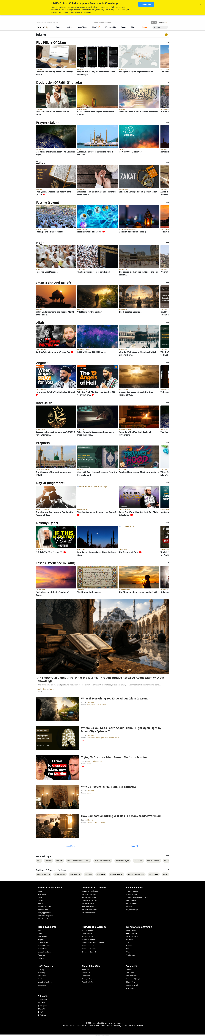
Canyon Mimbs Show (94, 761)
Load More (70, 846)
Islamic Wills (130, 982)
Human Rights (131, 930)
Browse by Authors (89, 940)
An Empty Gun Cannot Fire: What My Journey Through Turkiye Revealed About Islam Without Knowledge (100, 679)
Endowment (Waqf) (133, 979)
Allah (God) (42, 894)
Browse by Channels (89, 952)
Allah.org (41, 970)
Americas (129, 940)
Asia (127, 949)
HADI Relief (42, 976)
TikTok (42, 1012)
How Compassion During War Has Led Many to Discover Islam (121, 816)
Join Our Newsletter (89, 906)
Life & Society (87, 933)
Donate (128, 970)
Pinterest (43, 1015)
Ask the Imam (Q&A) (89, 897)
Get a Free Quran (88, 903)
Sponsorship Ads (132, 985)
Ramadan (129, 906)
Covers (40, 933)
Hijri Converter (43, 910)
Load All (134, 846)
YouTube (43, 1009)
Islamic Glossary (43, 946)
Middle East (130, 955)
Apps (39, 930)
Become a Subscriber (89, 910)
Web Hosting (130, 988)
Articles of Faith (131, 894)
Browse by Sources (89, 949)
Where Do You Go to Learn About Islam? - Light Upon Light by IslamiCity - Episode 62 (121, 729)
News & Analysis (132, 936)
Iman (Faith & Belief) (98, 705)
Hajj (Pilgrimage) (132, 910)
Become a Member (88, 913)
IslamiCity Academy (45, 982)
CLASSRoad (42, 985)
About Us (85, 970)
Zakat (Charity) (131, 903)
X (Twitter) (41, 1003)
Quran (40, 897)
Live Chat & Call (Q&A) (90, 900)
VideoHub (41, 955)
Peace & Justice (131, 933)
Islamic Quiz (42, 949)
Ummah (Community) (99, 822)
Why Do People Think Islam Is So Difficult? (108, 786)
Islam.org (41, 973)
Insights (41, 940)
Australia (129, 946)
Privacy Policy (87, 979)
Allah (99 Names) (132, 891)
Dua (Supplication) (44, 913)
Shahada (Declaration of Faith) (137, 897)
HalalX (40, 979)
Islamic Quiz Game (44, 952)
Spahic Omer (42, 689)
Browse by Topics (88, 946)
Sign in (153, 22)
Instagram (43, 1006)
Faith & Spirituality (88, 930)
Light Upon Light (97, 738)
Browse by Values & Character (93, 943)
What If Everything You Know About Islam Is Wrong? (115, 698)
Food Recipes (42, 936)
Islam (51, 689)
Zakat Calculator (43, 919)
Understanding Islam (45, 916)
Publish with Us (87, 982)
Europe (128, 943)
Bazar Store (130, 973)
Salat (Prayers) (131, 900)
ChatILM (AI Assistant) (90, 891)
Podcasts (41, 958)
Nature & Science (88, 936)
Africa (128, 952)
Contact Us (86, 973)
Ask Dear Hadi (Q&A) (89, 894)
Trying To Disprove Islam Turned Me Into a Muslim (114, 757)
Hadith (40, 903)
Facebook (43, 1000)
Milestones (86, 976)
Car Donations (131, 976)
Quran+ (40, 900)
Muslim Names (43, 943)
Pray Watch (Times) (44, 906)
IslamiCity (90, 702)
